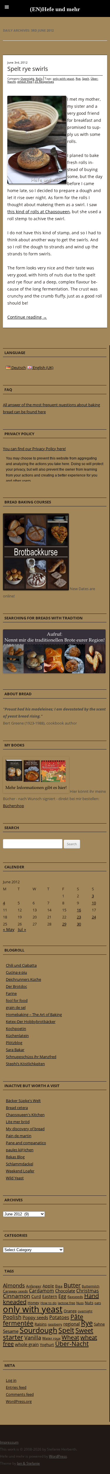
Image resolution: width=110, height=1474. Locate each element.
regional (71, 1324)
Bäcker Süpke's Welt (23, 1100)
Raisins (41, 1324)
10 (94, 903)
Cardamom (41, 1290)
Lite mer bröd (18, 1121)
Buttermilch (90, 1286)
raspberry (55, 1324)
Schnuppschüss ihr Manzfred (31, 1056)
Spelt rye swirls (27, 69)
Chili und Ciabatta (21, 965)
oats (97, 1303)
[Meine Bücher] (36, 791)
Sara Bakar (15, 1049)
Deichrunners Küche (23, 979)
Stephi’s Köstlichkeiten (25, 1063)
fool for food (17, 1000)
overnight (85, 1311)
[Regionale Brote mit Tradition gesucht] (54, 671)
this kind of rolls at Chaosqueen (38, 211)
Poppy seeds (35, 1317)
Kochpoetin (16, 1028)
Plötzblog (14, 1042)
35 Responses (44, 81)
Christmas (87, 1290)
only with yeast (63, 78)
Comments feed (20, 1394)
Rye (78, 78)
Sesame (10, 1331)
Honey (33, 1302)
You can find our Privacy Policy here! (34, 448)
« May (8, 929)
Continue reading (27, 317)
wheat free (25, 81)
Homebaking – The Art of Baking (34, 1014)
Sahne (99, 1324)
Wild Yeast (15, 1178)
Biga (58, 1286)
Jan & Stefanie (28, 1463)
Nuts (89, 1302)
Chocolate (65, 1291)
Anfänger (33, 1286)
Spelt (85, 78)
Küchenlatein (17, 1035)
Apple (48, 1286)
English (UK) (42, 367)
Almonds (14, 1285)
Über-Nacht (72, 1343)
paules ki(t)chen (19, 1149)
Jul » (22, 929)
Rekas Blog (15, 1156)
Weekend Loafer (20, 1171)
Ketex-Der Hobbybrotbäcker (30, 1021)
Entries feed (16, 1387)
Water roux (51, 1338)
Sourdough (38, 1330)
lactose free (66, 1303)
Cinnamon (16, 1296)
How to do (48, 1303)
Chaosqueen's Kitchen (25, 1114)
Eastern (49, 1296)
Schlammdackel (19, 1163)
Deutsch (18, 367)
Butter (72, 1285)
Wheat (70, 1337)
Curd (36, 1296)
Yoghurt (47, 1344)
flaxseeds (75, 1296)
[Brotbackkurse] (36, 589)
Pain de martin (18, 1135)
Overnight (27, 78)
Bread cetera (17, 1107)
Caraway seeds (15, 1291)
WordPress (58, 1456)
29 (64, 924)
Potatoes (59, 1317)
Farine (11, 993)
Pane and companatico (26, 1142)
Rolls (39, 78)
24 (94, 917)
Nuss (80, 1303)
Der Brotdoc (16, 986)
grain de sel (16, 1007)
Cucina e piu (16, 972)
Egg (62, 1296)
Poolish (12, 1317)
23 (79, 917)
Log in (11, 1380)
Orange (70, 1311)
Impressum (9, 1442)
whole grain (27, 1344)
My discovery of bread (25, 1128)
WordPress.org (19, 1401)
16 (79, 910)
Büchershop (13, 805)
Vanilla (32, 1337)
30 (79, 924)
